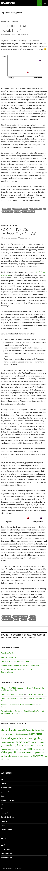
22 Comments (25, 238)
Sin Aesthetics (8, 3)
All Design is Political (8, 657)
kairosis (7, 749)
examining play (36, 209)
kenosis (12, 749)
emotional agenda (21, 209)
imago (15, 746)
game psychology (35, 742)
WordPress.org (6, 858)
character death (39, 730)
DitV (32, 734)
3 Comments (24, 34)
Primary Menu (45, 3)
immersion (23, 745)
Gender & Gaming (7, 800)
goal (33, 616)
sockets (38, 756)
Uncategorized (6, 830)
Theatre (4, 821)
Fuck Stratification (7, 653)
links (2, 804)
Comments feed (7, 853)
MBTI (16, 619)
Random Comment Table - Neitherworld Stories (18, 705)
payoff (24, 619)
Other (17, 211)
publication (39, 752)
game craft (11, 742)
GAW (42, 742)
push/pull (5, 756)
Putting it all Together (15, 28)
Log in (3, 845)
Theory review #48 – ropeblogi (12, 694)
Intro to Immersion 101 (34, 694)
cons (10, 734)
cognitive (6, 209)
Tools (3, 825)
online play (41, 749)
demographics (25, 734)
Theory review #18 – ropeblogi (12, 698)
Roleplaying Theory (9, 22)
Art (18, 730)
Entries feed (5, 849)
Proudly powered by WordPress (11, 868)
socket (32, 619)
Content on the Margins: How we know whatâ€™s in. (20, 666)
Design (3, 783)
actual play (9, 729)
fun (5, 742)
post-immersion (28, 211)
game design (23, 742)
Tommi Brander (6, 711)
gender (3, 746)
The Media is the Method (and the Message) (17, 661)
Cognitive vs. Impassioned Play (18, 231)
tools (7, 759)
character (30, 730)
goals (9, 745)
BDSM (21, 730)
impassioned (7, 211)
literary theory (19, 749)
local (25, 749)
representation (14, 756)
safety (21, 756)
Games (3, 796)
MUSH (35, 749)
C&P (25, 730)
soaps (25, 756)
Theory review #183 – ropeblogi (12, 688)
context (16, 734)
